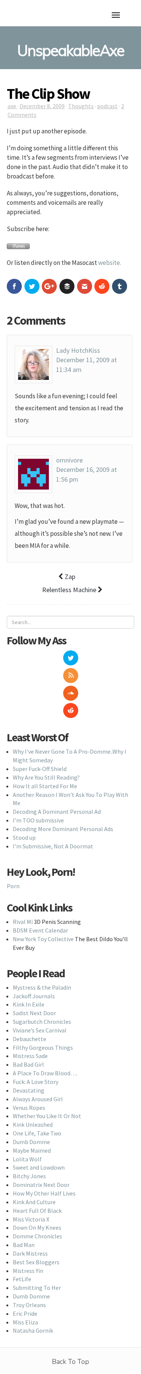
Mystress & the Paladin (42, 987)
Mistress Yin (28, 1270)
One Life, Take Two (37, 1133)
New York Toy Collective (43, 939)
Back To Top (70, 1361)
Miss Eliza (25, 1322)
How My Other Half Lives (44, 1193)
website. (109, 262)
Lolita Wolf (27, 1159)
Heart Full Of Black (37, 1210)
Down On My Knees (37, 1227)
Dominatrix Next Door (41, 1184)
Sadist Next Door (34, 1013)
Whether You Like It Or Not (47, 1116)
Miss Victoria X (31, 1219)
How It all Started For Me (45, 786)
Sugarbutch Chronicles (42, 1021)
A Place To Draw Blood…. (45, 1073)
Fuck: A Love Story (35, 1081)
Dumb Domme (31, 1142)
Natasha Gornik (33, 1330)
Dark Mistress (30, 1253)
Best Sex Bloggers (36, 1262)
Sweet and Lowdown (39, 1167)
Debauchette (29, 1039)
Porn (13, 886)
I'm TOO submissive (38, 820)
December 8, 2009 (42, 106)
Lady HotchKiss (78, 350)
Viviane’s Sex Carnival (40, 1030)
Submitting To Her (37, 1287)
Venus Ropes (29, 1107)
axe (12, 106)
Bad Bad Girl (28, 1064)
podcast (107, 106)
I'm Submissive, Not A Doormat (53, 846)
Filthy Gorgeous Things (43, 1047)
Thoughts (81, 106)
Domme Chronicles (37, 1236)
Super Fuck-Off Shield (40, 768)
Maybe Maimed (32, 1150)
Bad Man (24, 1245)
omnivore (69, 460)
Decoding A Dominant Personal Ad (57, 811)
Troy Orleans (29, 1305)
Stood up (24, 837)
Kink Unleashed (33, 1124)
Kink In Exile (28, 1004)
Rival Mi (23, 921)
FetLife (22, 1279)
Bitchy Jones (29, 1176)
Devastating (28, 1090)
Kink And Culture (34, 1202)
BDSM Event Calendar (40, 930)
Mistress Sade (30, 1056)
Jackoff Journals (34, 996)
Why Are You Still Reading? (46, 777)
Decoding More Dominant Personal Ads (63, 829)
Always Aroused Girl (38, 1099)
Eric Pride (25, 1313)
